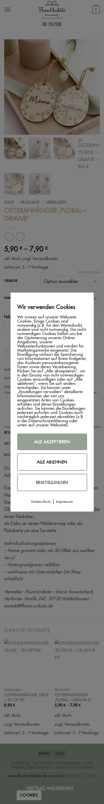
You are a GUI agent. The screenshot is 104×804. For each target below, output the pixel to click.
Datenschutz (41, 501)
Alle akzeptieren (52, 441)
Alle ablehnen (52, 462)
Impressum (64, 501)
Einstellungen (52, 482)
